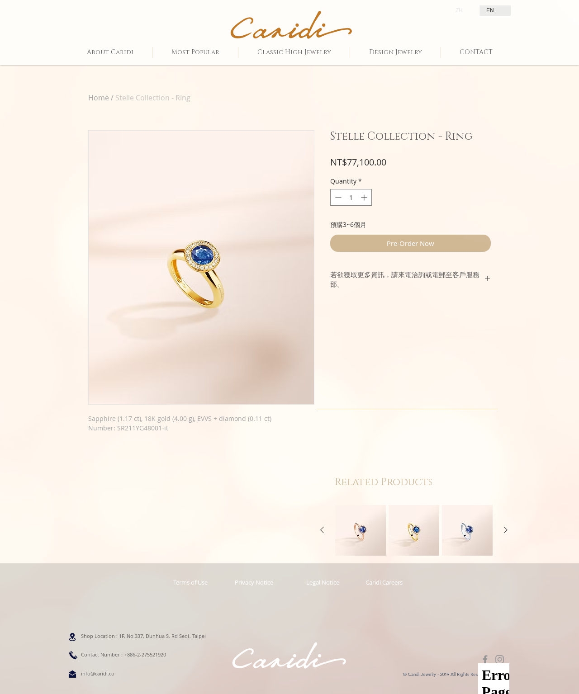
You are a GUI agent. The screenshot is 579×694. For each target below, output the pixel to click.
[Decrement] (337, 197)
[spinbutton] (351, 197)
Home (98, 98)
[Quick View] (360, 530)
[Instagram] (499, 659)
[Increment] (364, 197)
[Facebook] (485, 659)
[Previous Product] (322, 529)
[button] (322, 582)
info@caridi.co (97, 673)
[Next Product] (505, 529)
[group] (414, 530)
